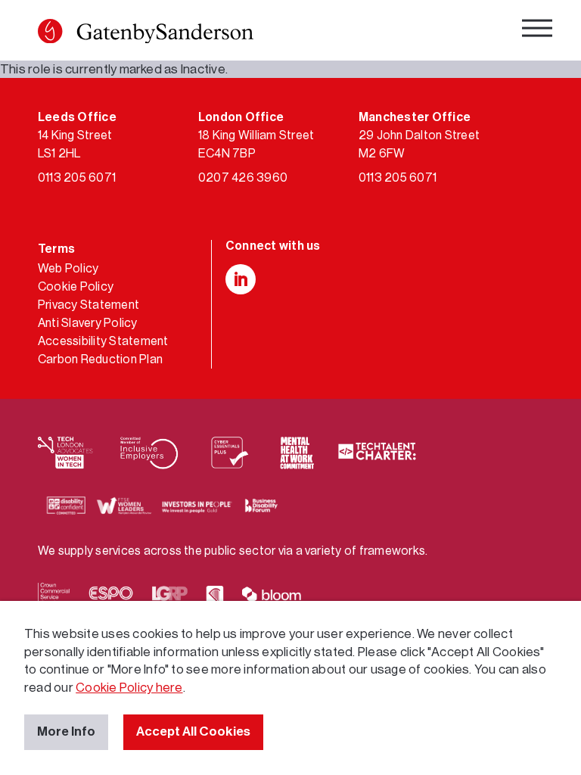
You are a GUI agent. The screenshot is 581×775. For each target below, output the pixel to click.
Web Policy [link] (68, 269)
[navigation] (537, 30)
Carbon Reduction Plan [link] (100, 359)
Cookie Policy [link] (75, 287)
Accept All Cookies (193, 731)
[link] (145, 34)
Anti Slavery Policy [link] (88, 323)
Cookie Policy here (129, 687)
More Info (66, 731)
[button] (50, 31)
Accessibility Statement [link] (103, 341)
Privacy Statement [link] (88, 305)
